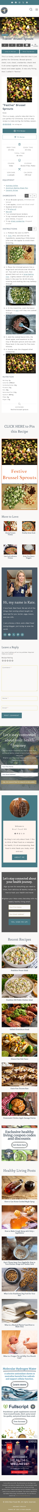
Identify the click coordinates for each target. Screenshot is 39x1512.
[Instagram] (19, 2)
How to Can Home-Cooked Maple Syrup (19, 1202)
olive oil (13, 209)
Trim (9, 236)
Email (5, 708)
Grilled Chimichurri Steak (19, 1029)
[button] (3, 124)
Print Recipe (20, 131)
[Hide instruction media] (34, 229)
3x (34, 196)
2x (30, 196)
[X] (23, 2)
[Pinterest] (26, 2)
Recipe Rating (7, 658)
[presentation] (19, 956)
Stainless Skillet (12, 186)
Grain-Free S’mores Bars (19, 1089)
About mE (19, 857)
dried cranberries (17, 221)
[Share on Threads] (19, 45)
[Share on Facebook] (5, 45)
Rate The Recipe (28, 51)
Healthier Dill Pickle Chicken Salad (19, 1000)
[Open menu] (36, 9)
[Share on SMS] (27, 45)
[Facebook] (15, 2)
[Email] (12, 2)
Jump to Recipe (10, 51)
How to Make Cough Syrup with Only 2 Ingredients (19, 1232)
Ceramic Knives (12, 190)
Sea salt (9, 212)
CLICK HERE (14, 426)
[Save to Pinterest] (12, 45)
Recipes (5, 35)
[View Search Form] (30, 9)
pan (17, 310)
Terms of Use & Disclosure (23, 1495)
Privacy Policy (19, 1506)
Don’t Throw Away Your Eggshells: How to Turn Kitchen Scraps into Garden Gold (19, 1263)
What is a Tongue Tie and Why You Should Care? (19, 1357)
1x (27, 196)
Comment (6, 667)
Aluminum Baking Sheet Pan (17, 188)
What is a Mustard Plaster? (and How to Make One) (19, 1326)
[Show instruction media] (30, 229)
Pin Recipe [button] (21, 137)
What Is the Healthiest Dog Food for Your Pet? (19, 1294)
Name (5, 698)
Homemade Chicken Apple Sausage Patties (19, 1118)
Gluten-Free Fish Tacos (19, 1059)
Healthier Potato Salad (19, 970)
